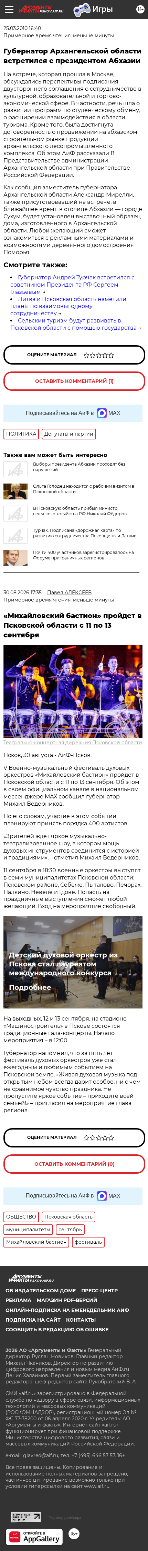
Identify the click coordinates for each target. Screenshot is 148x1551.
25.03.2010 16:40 (22, 28)
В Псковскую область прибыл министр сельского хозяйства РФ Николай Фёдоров (80, 511)
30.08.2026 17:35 (22, 592)
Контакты (81, 1320)
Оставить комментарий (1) (74, 381)
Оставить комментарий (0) (74, 1164)
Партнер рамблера (65, 1517)
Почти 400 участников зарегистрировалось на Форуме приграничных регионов (83, 555)
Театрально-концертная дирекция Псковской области (72, 742)
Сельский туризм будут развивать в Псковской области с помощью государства (73, 324)
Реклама (18, 1300)
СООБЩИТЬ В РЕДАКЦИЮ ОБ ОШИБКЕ (57, 1329)
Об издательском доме (41, 1290)
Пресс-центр (99, 1290)
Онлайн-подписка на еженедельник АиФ (67, 1310)
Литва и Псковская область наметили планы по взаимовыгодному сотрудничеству (68, 306)
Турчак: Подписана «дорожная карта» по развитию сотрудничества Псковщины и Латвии (85, 533)
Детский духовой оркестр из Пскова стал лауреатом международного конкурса (63, 964)
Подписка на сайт (33, 1320)
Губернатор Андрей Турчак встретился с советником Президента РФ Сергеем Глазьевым (72, 284)
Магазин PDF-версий (67, 1300)
